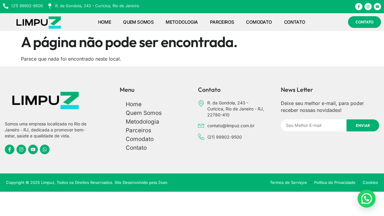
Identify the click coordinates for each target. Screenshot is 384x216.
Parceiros (222, 22)
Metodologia (182, 22)
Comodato (259, 22)
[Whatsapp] (45, 149)
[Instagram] (368, 6)
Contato (294, 22)
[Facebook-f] (358, 6)
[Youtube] (377, 6)
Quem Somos (138, 22)
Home (104, 22)
